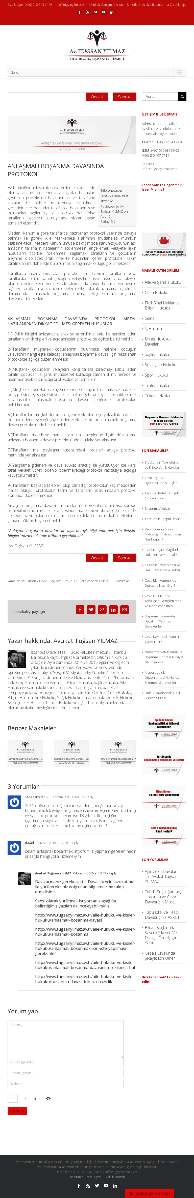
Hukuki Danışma (102, 5)
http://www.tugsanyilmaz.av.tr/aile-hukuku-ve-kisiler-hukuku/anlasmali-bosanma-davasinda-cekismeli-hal (85, 965)
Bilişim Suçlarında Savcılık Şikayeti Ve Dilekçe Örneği (161, 932)
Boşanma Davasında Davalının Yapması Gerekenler (160, 621)
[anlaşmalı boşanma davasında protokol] (72, 135)
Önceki (97, 97)
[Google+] (102, 609)
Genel (150, 318)
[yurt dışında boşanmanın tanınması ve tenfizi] (164, 752)
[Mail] (124, 609)
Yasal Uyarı (93, 1177)
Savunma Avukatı (157, 508)
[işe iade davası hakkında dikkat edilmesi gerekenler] (164, 717)
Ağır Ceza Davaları (161, 871)
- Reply (88, 797)
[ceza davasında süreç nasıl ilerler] (164, 824)
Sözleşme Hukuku (160, 364)
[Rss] (87, 12)
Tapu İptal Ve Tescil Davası (162, 914)
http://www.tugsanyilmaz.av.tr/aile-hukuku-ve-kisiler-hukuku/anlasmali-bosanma (85, 931)
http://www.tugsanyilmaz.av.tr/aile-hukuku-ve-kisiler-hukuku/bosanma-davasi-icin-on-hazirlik (85, 979)
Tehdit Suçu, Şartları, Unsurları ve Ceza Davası (163, 897)
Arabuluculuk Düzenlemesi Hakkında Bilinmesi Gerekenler (162, 677)
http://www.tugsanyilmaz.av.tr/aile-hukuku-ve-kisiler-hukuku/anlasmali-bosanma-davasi (85, 917)
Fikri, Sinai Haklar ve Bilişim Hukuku (162, 305)
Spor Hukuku (156, 375)
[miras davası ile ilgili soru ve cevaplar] (164, 788)
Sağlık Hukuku (157, 354)
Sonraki (124, 97)
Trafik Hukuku (157, 385)
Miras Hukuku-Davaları (158, 341)
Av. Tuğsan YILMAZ (26, 546)
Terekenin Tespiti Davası (163, 519)
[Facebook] (79, 12)
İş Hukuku (153, 328)
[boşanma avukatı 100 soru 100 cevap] (164, 415)
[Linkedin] (112, 12)
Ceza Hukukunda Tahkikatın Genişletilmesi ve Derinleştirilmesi (163, 600)
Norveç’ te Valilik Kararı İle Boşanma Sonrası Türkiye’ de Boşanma (164, 657)
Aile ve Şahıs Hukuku (95, 581)
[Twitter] (96, 12)
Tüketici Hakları (158, 395)
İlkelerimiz (76, 1177)
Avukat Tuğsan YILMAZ (31, 581)
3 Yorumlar (121, 581)
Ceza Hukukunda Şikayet (160, 955)
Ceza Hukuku (156, 292)
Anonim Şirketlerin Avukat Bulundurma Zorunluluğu (151, 5)
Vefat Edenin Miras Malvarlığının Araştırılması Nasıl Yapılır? (163, 534)
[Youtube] (104, 12)
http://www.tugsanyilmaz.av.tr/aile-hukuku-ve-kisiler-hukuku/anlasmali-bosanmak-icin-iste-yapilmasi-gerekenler (85, 948)
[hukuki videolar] (164, 235)
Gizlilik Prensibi (115, 1177)
